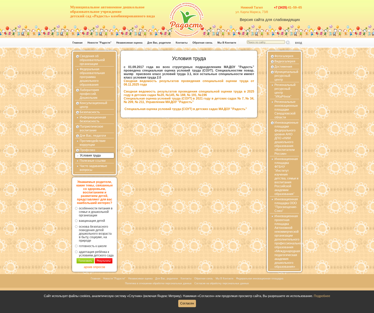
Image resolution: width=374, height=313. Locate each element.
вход (298, 42)
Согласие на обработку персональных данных (221, 283)
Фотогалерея (283, 56)
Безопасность (90, 112)
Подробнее (322, 296)
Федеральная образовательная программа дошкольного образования (92, 76)
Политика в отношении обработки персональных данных (158, 283)
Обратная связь (202, 42)
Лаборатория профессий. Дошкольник (89, 93)
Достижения (283, 66)
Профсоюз (87, 150)
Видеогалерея (284, 61)
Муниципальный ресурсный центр (286, 75)
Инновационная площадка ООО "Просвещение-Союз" (286, 205)
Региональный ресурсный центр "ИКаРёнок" (284, 90)
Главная (77, 42)
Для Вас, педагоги (93, 135)
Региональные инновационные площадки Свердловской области (286, 109)
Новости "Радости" (99, 42)
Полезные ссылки (93, 160)
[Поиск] (288, 42)
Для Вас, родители (159, 42)
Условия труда (90, 155)
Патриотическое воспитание (91, 128)
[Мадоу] (187, 18)
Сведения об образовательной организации (92, 60)
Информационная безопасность (93, 119)
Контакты (182, 42)
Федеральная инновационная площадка (259, 278)
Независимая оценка (129, 42)
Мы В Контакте (226, 42)
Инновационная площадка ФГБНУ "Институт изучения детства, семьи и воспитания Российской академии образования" (286, 176)
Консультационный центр (93, 104)
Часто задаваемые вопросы (93, 167)
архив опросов (94, 267)
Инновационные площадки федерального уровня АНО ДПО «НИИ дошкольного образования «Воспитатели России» (286, 138)
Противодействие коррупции (93, 142)
